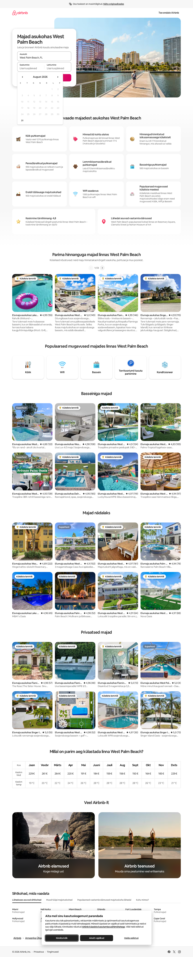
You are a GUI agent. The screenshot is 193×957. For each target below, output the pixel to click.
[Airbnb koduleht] (20, 13)
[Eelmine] (90, 267)
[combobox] (44, 57)
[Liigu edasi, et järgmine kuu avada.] (58, 77)
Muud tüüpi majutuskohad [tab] (59, 900)
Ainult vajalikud (96, 938)
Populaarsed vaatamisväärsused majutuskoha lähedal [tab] (104, 900)
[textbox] (31, 68)
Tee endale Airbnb (169, 12)
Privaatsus (39, 951)
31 (22, 120)
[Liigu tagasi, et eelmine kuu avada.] (22, 77)
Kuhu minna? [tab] (142, 900)
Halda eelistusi (131, 938)
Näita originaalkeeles (113, 4)
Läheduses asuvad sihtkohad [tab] (26, 900)
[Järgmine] (102, 267)
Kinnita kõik (62, 938)
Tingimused (53, 951)
